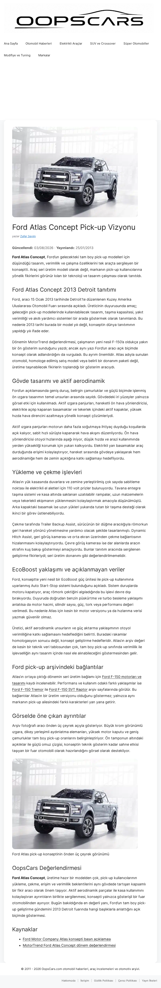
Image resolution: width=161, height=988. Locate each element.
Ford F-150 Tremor (28, 689)
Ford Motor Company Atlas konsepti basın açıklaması (67, 939)
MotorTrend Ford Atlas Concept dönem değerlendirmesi (69, 945)
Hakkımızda (68, 980)
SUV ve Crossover (103, 43)
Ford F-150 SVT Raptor (68, 689)
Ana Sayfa (11, 43)
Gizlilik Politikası (103, 980)
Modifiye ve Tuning (17, 55)
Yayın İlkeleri (149, 980)
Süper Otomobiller (136, 43)
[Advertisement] (80, 90)
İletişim (84, 980)
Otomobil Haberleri (39, 43)
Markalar (44, 55)
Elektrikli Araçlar (71, 43)
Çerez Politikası (127, 980)
